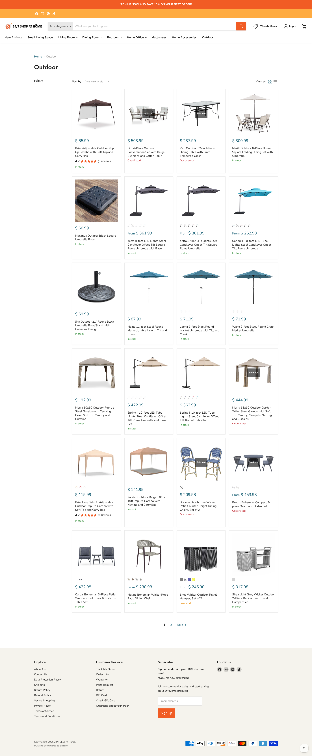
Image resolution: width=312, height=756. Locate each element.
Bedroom (113, 37)
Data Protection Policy (47, 679)
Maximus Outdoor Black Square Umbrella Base (95, 237)
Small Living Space (40, 37)
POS (36, 745)
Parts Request (104, 685)
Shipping (39, 685)
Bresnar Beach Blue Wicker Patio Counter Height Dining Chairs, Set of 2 (198, 506)
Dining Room (91, 37)
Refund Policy (42, 695)
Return (100, 690)
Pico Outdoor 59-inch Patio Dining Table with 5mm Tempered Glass (197, 152)
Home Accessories (184, 37)
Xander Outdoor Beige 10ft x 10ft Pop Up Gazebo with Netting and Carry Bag (146, 501)
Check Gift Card (105, 700)
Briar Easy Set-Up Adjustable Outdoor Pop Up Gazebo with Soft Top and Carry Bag (94, 506)
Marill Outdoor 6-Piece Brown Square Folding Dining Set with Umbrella (252, 152)
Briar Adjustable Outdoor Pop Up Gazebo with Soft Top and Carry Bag (94, 152)
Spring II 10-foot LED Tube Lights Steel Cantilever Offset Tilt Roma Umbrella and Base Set (146, 418)
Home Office (136, 37)
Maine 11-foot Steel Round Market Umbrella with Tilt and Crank (147, 330)
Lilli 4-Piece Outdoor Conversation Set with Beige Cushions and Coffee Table (146, 152)
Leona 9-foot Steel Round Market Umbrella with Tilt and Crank (199, 330)
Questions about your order (112, 706)
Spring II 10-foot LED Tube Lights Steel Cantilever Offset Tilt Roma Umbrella (199, 416)
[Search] (241, 26)
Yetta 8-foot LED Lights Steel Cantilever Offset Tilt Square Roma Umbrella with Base (146, 244)
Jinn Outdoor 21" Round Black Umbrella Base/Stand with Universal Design (94, 325)
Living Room (66, 37)
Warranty (102, 679)
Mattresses (158, 37)
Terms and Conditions (47, 716)
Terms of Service (44, 711)
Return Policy (42, 690)
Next (180, 625)
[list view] (275, 81)
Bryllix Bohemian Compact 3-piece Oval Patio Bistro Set (251, 504)
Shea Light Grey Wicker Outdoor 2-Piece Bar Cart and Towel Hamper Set (253, 598)
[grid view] (270, 81)
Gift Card (101, 695)
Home (38, 56)
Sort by (76, 81)
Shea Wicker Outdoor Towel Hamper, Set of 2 (198, 596)
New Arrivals (13, 37)
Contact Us (40, 674)
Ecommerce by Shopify (56, 745)
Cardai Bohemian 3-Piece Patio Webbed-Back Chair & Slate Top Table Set (96, 598)
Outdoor (207, 37)
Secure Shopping (44, 700)
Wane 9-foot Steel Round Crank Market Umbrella (253, 328)
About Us (40, 669)
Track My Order (105, 669)
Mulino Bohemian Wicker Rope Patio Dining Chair (147, 596)
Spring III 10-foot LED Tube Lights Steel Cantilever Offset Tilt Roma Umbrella (251, 244)
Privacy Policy (42, 706)
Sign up (166, 713)
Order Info (102, 674)
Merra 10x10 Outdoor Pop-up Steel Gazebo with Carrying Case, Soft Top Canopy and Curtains (94, 413)
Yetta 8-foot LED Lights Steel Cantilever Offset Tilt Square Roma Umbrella (199, 244)
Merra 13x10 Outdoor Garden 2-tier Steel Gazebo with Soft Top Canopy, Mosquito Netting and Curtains (252, 413)
